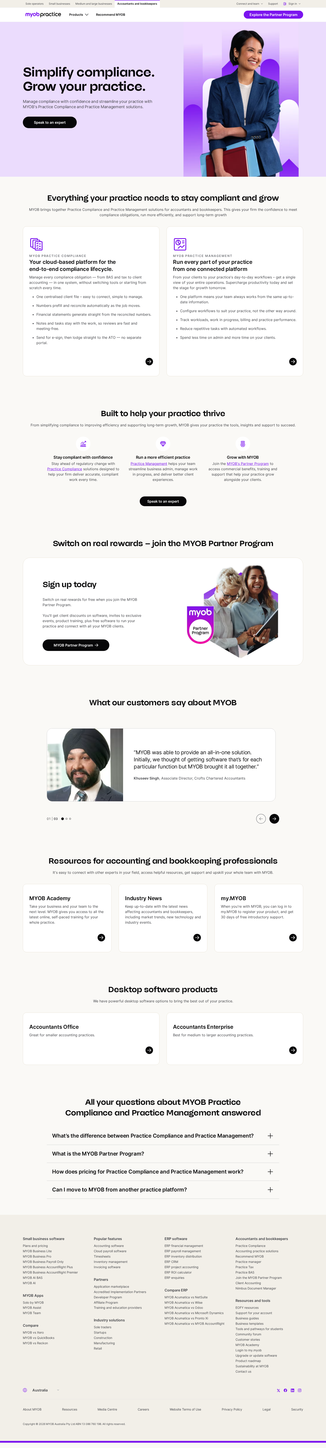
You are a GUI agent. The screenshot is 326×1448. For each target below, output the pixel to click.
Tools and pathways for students (259, 1329)
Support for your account (254, 1313)
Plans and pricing (35, 1246)
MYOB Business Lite (37, 1251)
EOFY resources (247, 1307)
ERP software (176, 1238)
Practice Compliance (64, 469)
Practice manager (248, 1262)
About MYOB (32, 1409)
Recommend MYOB (250, 1256)
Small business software (43, 1238)
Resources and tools (253, 1300)
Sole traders (102, 1327)
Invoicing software (107, 1267)
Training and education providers (118, 1307)
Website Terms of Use (185, 1409)
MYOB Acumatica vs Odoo (184, 1307)
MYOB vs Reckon (35, 1343)
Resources (69, 1409)
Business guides (247, 1318)
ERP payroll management (183, 1251)
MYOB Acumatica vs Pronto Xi (186, 1318)
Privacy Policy (232, 1409)
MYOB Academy (50, 898)
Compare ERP (176, 1290)
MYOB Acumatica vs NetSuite (186, 1297)
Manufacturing (104, 1343)
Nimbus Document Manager (256, 1288)
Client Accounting (248, 1283)
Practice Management (149, 463)
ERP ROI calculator (178, 1272)
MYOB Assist (32, 1307)
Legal (267, 1409)
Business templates (249, 1323)
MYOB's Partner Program (248, 463)
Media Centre (107, 1409)
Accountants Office (54, 1027)
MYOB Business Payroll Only (43, 1262)
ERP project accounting (181, 1267)
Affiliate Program (106, 1302)
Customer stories (248, 1339)
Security (297, 1409)
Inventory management (111, 1262)
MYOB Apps (33, 1295)
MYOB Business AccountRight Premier (50, 1272)
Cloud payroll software (110, 1251)
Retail (98, 1348)
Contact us (243, 1371)
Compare (30, 1325)
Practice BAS (245, 1272)
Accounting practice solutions (257, 1251)
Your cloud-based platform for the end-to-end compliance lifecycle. (72, 265)
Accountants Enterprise (203, 1027)
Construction (103, 1338)
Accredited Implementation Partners (120, 1292)
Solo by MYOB (33, 1302)
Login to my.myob (249, 1350)
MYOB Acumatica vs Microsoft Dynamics (194, 1313)
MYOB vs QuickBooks (38, 1338)
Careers (143, 1409)
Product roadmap (248, 1361)
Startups (100, 1332)
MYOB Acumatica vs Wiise (183, 1302)
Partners (101, 1279)
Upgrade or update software (256, 1355)
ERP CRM (171, 1262)
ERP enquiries (174, 1277)
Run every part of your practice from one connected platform (212, 265)
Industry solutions (109, 1320)
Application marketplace (111, 1286)
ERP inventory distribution (183, 1256)
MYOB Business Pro (37, 1256)
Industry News (143, 898)
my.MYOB (233, 898)
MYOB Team (32, 1313)
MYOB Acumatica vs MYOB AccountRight (194, 1323)
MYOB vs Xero (33, 1332)
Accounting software (109, 1246)
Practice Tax (245, 1267)
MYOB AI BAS (33, 1277)
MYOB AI (29, 1283)
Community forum (248, 1334)
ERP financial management (184, 1246)
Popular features (108, 1238)
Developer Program (108, 1297)
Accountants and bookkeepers (262, 1238)
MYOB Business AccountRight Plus (48, 1267)
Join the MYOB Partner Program (259, 1277)
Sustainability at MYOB (252, 1366)
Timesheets (102, 1256)
